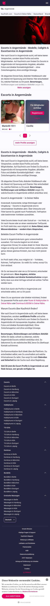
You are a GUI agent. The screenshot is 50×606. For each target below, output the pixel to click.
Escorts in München (11, 392)
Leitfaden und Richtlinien (27, 543)
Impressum (27, 565)
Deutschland (38, 14)
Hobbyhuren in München (13, 415)
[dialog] (25, 591)
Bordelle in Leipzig (10, 492)
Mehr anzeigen (24, 87)
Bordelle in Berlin (10, 477)
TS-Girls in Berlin (10, 432)
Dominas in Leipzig (11, 469)
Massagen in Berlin (11, 500)
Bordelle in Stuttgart (11, 489)
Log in (37, 118)
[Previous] (20, 136)
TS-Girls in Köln (9, 440)
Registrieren (37, 113)
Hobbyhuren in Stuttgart (13, 421)
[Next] (29, 136)
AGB (26, 550)
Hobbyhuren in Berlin (12, 409)
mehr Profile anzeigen (25, 143)
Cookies (27, 569)
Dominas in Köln (10, 463)
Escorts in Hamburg (11, 389)
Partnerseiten (27, 547)
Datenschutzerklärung (27, 554)
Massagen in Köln (10, 508)
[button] (25, 602)
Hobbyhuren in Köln (11, 418)
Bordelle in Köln (9, 486)
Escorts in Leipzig (10, 401)
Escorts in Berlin (10, 386)
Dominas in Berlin (10, 454)
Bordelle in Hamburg (11, 480)
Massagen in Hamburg (12, 503)
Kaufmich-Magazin (27, 536)
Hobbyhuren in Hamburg (13, 412)
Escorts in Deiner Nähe (22, 14)
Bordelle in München (11, 483)
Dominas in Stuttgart (12, 466)
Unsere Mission (27, 529)
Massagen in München (12, 505)
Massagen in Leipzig (11, 514)
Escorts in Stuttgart (11, 398)
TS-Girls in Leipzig (10, 446)
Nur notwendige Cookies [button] (37, 596)
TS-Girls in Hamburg (11, 434)
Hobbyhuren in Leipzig (12, 424)
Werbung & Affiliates (27, 540)
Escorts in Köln (9, 395)
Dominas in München (12, 460)
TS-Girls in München (11, 437)
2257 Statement (27, 558)
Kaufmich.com (6, 14)
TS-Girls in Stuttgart (11, 443)
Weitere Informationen (30, 591)
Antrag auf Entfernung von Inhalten (27, 561)
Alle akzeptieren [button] (13, 596)
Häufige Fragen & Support (27, 532)
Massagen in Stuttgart (12, 511)
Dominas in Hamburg (12, 457)
